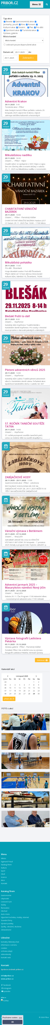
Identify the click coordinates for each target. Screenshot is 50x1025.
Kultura (4, 868)
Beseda (9, 21)
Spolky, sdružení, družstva (11, 926)
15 (34, 688)
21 (29, 691)
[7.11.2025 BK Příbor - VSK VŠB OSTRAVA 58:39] (25, 780)
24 (10, 693)
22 (34, 691)
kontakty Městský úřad (10, 942)
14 (29, 688)
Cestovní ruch (6, 902)
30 (39, 693)
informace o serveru (9, 945)
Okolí (3, 874)
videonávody (6, 954)
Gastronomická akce (24, 21)
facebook (7, 985)
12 (20, 688)
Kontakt (4, 883)
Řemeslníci (5, 908)
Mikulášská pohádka (18, 262)
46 (5, 688)
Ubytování (5, 898)
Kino (23, 24)
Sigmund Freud (7, 861)
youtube (6, 991)
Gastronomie (6, 895)
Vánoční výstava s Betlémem (23, 531)
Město (3, 858)
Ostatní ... (22, 27)
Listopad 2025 (22, 676)
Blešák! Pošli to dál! (17, 316)
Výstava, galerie (10, 33)
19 (20, 691)
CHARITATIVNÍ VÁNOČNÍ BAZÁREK (21, 210)
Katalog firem (6, 864)
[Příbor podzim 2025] (25, 799)
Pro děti (39, 27)
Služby (3, 905)
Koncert (31, 24)
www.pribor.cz (7, 979)
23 (39, 691)
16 (39, 688)
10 (10, 688)
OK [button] (12, 1022)
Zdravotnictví (6, 930)
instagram (7, 988)
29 (34, 693)
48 (5, 693)
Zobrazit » (28, 57)
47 (5, 691)
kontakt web (6, 957)
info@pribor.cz (7, 975)
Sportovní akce (12, 30)
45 (5, 685)
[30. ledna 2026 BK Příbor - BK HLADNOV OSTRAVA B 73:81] (25, 722)
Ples (31, 27)
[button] (36, 4)
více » (3, 997)
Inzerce (4, 877)
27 (24, 693)
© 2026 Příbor (44, 1017)
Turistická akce (29, 30)
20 (24, 691)
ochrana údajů (6, 951)
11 (15, 688)
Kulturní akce (9, 27)
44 (5, 682)
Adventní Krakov (16, 101)
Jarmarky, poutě (10, 24)
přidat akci (8, 698)
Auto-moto (5, 914)
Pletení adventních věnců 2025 (25, 370)
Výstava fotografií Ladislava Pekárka (23, 639)
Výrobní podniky (7, 923)
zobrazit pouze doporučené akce (21, 44)
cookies (4, 948)
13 (24, 688)
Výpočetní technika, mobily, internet (15, 917)
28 (29, 693)
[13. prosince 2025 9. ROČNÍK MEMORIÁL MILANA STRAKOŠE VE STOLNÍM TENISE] (25, 761)
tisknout (41, 660)
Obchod (4, 911)
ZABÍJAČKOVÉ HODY (18, 477)
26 (20, 693)
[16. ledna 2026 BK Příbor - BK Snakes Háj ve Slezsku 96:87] (25, 741)
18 (15, 691)
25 (15, 693)
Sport (3, 871)
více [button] (20, 1018)
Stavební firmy (6, 920)
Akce (3, 880)
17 (10, 691)
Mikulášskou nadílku (18, 155)
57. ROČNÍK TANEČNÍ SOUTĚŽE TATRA (24, 425)
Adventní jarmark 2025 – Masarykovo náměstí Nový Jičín (25, 586)
